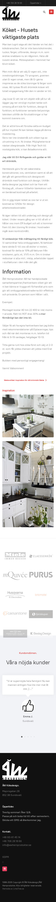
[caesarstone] (15, 614)
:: (3, 862)
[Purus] (41, 575)
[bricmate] (41, 594)
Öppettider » (35, 3)
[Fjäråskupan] (41, 614)
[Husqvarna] (15, 594)
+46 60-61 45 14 (11, 837)
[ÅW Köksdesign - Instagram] (4, 869)
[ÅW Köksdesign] (10, 13)
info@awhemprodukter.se (16, 845)
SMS (17, 820)
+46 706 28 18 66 (14, 3)
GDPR (5, 857)
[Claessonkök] (41, 555)
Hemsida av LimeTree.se (13, 888)
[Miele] (15, 555)
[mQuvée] (15, 575)
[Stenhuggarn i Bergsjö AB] (15, 633)
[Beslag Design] (41, 633)
